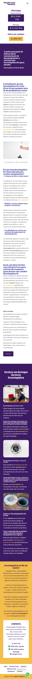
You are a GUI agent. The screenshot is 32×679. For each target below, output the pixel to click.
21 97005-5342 (17, 17)
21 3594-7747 (16, 39)
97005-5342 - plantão (17, 646)
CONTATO (20, 671)
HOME (5, 666)
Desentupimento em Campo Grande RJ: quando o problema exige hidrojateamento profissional (15, 316)
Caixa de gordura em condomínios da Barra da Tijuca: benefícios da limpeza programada (15, 330)
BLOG (21, 669)
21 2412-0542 (17, 28)
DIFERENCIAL (11, 671)
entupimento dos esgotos (12, 535)
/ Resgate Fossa (16, 654)
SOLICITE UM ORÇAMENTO (19, 613)
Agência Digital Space (21, 676)
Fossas (5, 518)
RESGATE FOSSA (14, 666)
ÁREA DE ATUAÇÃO (12, 669)
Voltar (8, 354)
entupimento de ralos (20, 465)
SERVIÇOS (23, 666)
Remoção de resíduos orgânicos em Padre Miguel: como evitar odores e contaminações (14, 345)
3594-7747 (16, 643)
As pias (5, 421)
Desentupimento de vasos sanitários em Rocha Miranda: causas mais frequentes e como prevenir (16, 337)
